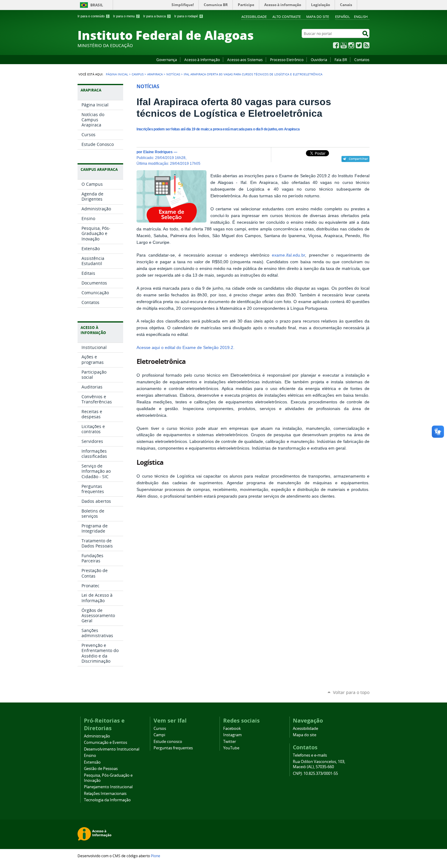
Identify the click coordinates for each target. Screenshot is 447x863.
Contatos (361, 59)
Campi (159, 734)
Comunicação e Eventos (105, 742)
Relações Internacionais (105, 793)
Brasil (96, 5)
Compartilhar (358, 159)
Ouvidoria (319, 59)
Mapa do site (317, 16)
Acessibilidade (254, 16)
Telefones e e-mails (310, 755)
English (361, 16)
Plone (155, 855)
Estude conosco (168, 741)
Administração (97, 736)
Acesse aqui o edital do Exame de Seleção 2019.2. (185, 347)
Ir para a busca (156, 16)
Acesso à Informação (202, 59)
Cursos (160, 728)
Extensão (92, 762)
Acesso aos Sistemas (245, 59)
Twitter (359, 45)
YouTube (344, 45)
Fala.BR (340, 59)
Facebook (336, 45)
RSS (366, 45)
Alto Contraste (286, 16)
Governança (166, 59)
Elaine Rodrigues (158, 152)
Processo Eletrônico (286, 59)
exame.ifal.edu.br (288, 255)
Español (342, 16)
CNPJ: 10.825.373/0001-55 (315, 773)
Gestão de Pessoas (101, 768)
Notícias (173, 74)
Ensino (90, 755)
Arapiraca (155, 74)
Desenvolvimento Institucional (111, 749)
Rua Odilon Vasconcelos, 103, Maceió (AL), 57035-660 (319, 764)
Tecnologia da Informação (107, 800)
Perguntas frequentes (173, 748)
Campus (138, 74)
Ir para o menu (126, 16)
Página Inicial (117, 74)
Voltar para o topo (351, 692)
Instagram (351, 45)
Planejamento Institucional (108, 786)
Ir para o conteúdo (93, 16)
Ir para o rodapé (188, 16)
